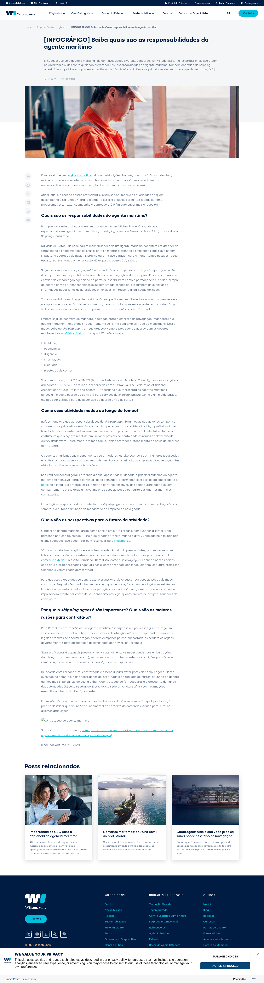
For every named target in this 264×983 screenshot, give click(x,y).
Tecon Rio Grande (160, 904)
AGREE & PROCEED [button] (225, 965)
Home (28, 27)
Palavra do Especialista (193, 13)
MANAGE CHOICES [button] (225, 956)
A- (57, 3)
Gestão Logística (82, 13)
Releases (209, 916)
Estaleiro (154, 939)
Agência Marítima (160, 933)
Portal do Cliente (177, 3)
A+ (67, 3)
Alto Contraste (42, 3)
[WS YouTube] (46, 934)
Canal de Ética (114, 945)
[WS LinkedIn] (28, 934)
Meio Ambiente (114, 927)
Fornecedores (202, 3)
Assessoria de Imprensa (218, 939)
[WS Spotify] (63, 934)
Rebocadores (157, 927)
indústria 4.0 (122, 540)
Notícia (207, 904)
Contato (248, 13)
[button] (258, 954)
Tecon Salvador (158, 910)
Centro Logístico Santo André (167, 916)
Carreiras (209, 921)
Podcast (168, 13)
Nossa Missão (113, 910)
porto (45, 485)
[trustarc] (253, 979)
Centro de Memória (215, 945)
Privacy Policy (12, 979)
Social (108, 933)
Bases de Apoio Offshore (164, 945)
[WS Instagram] (37, 934)
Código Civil (73, 333)
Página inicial (57, 13)
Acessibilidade (17, 3)
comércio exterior (53, 560)
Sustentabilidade (143, 13)
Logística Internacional (163, 921)
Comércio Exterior (112, 13)
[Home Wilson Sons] (20, 13)
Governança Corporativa (120, 939)
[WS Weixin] (54, 934)
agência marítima (80, 175)
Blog (39, 27)
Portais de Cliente (214, 927)
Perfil (108, 904)
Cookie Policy (28, 979)
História (109, 916)
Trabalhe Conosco (225, 3)
